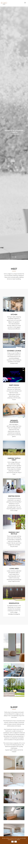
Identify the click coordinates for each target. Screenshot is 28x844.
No (15, 841)
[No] (26, 840)
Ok (12, 841)
